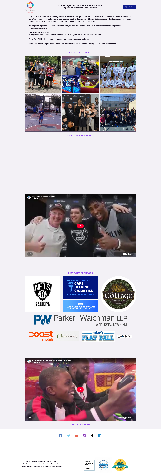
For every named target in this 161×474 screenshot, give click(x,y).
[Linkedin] (100, 435)
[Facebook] (60, 435)
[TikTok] (92, 435)
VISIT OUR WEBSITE (80, 424)
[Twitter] (68, 435)
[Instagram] (84, 435)
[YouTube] (76, 435)
